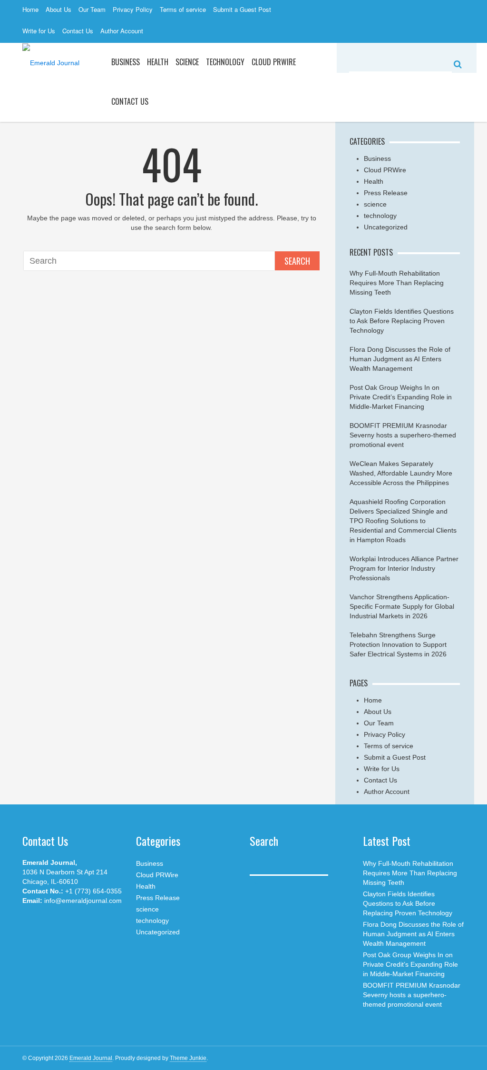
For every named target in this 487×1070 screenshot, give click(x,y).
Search (297, 261)
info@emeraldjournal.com (83, 900)
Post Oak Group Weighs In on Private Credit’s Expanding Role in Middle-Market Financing (401, 397)
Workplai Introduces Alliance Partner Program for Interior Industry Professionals (404, 568)
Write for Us (38, 30)
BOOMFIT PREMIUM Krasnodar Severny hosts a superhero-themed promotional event (403, 435)
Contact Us (77, 30)
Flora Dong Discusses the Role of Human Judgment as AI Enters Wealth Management (400, 359)
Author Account (121, 30)
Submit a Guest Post (242, 9)
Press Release (386, 193)
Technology (225, 62)
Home (30, 9)
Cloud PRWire (274, 62)
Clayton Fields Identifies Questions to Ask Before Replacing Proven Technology (402, 320)
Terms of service (183, 9)
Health (157, 62)
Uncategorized (386, 227)
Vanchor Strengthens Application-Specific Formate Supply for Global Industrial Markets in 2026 (402, 606)
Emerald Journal (90, 1058)
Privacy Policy (133, 9)
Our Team (92, 9)
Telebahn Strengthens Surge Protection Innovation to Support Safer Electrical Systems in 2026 (398, 644)
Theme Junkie (188, 1058)
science (187, 62)
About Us (58, 9)
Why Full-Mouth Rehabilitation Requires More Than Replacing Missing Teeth (397, 282)
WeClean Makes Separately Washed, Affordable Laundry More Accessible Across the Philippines (401, 473)
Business (125, 62)
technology (380, 215)
